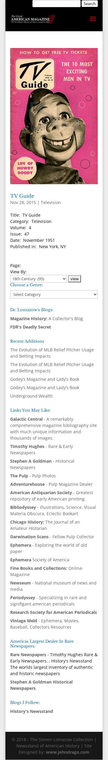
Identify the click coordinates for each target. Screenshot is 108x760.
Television (51, 202)
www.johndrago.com (67, 752)
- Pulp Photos (33, 476)
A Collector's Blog (46, 318)
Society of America (39, 560)
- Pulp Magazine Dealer (51, 484)
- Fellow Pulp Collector (52, 536)
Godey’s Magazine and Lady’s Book (44, 379)
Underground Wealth (31, 396)
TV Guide (22, 196)
